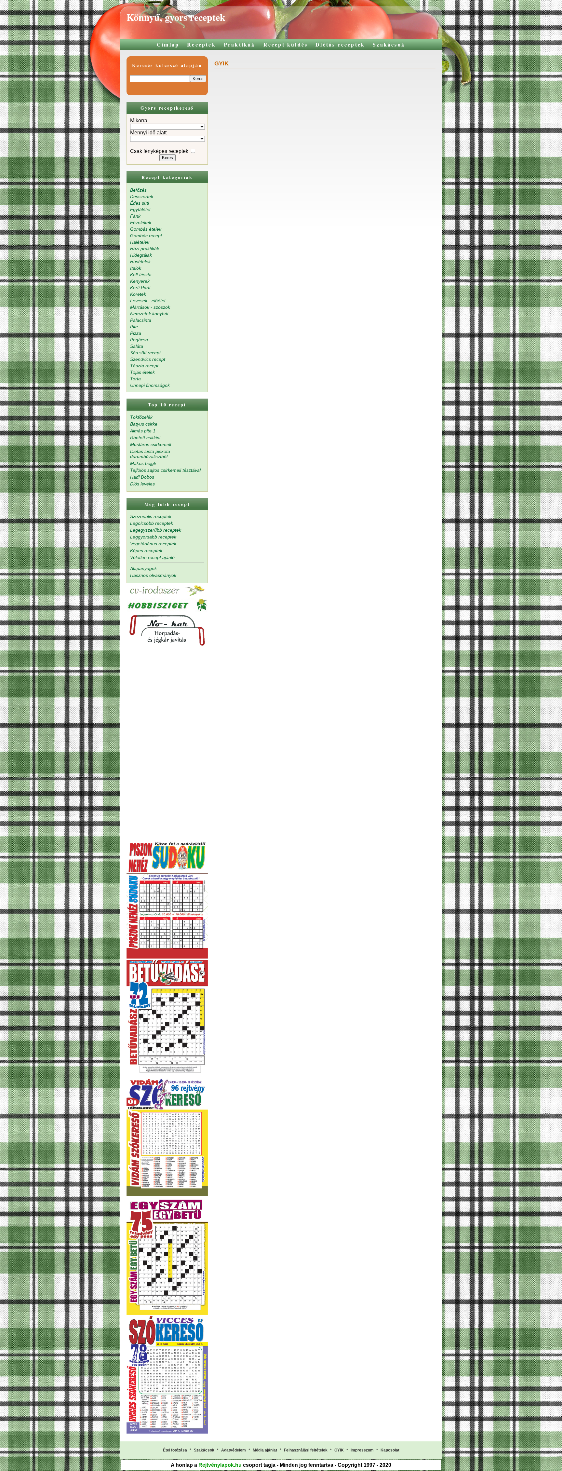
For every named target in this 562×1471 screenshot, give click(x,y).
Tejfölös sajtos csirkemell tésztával (165, 470)
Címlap (168, 44)
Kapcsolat (390, 1450)
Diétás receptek (340, 44)
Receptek (201, 44)
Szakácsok (389, 44)
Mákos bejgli (143, 463)
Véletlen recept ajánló (152, 557)
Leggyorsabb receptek (153, 536)
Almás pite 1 (142, 430)
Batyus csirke (143, 424)
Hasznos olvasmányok (153, 575)
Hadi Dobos (142, 477)
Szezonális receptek (150, 516)
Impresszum (362, 1450)
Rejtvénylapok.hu (220, 1465)
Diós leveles (142, 483)
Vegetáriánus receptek (153, 543)
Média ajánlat (265, 1450)
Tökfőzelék (141, 417)
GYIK (339, 1450)
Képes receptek (146, 550)
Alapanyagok (143, 568)
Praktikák (240, 44)
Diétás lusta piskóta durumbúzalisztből (150, 454)
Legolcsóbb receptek (151, 523)
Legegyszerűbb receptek (155, 530)
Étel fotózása (175, 1450)
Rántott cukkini (145, 437)
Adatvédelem (233, 1450)
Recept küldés (285, 44)
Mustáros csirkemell (150, 444)
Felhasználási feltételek (306, 1450)
